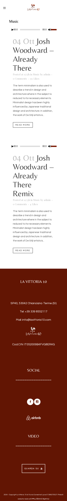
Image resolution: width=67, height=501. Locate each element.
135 (34, 78)
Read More (22, 125)
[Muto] (49, 29)
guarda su (31, 468)
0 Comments (20, 78)
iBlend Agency (42, 499)
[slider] (54, 29)
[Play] (12, 30)
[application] (33, 29)
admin (46, 74)
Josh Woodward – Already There (33, 54)
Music (36, 74)
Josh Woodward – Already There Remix (33, 175)
